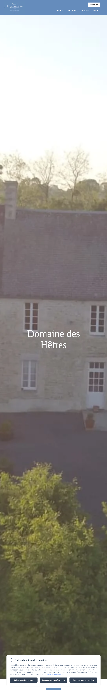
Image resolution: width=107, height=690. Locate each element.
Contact (96, 10)
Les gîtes (71, 10)
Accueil (59, 10)
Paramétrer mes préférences (53, 680)
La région (84, 10)
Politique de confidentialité (55, 675)
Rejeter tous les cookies (23, 680)
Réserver (94, 4)
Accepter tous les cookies (83, 680)
